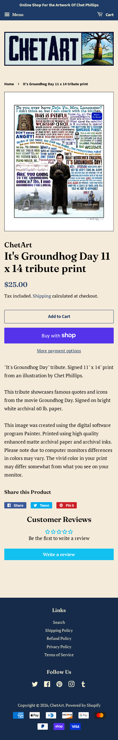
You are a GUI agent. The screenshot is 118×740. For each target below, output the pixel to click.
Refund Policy (59, 638)
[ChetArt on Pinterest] (59, 685)
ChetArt (57, 705)
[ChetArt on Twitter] (35, 685)
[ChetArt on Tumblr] (83, 685)
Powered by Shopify (83, 705)
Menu (17, 14)
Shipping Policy (59, 630)
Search (59, 622)
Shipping (42, 296)
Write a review (59, 554)
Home (9, 84)
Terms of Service (59, 654)
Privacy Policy (59, 646)
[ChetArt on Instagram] (71, 685)
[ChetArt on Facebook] (47, 685)
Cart (109, 15)
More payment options (59, 351)
